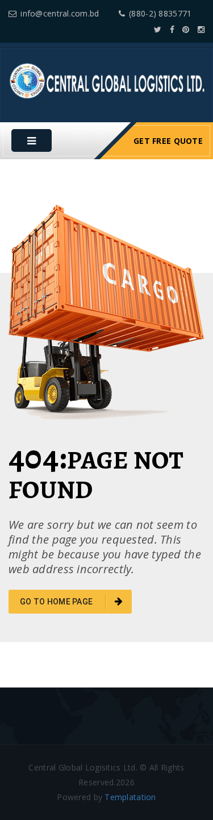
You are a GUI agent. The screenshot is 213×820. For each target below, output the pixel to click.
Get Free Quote (168, 140)
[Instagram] (201, 29)
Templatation (130, 797)
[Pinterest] (185, 29)
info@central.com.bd (59, 13)
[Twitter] (157, 29)
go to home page (57, 601)
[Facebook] (172, 29)
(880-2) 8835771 (160, 13)
